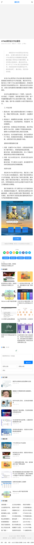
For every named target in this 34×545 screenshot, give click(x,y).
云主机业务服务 (17, 504)
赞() (24, 43)
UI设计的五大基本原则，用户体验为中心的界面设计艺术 (25, 303)
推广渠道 (4, 530)
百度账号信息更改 (17, 530)
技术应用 (4, 510)
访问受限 (15, 513)
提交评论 (28, 362)
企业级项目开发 (6, 507)
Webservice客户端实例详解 (8, 301)
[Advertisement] (17, 21)
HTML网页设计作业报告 (10, 41)
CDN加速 (24, 543)
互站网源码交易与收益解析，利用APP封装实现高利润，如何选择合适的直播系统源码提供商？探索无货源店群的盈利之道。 (25, 338)
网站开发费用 (27, 504)
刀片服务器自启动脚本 (28, 507)
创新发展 (4, 504)
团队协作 (13, 258)
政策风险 (4, 516)
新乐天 (17, 2)
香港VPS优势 (16, 507)
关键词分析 (16, 521)
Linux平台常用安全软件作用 (28, 524)
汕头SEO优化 (27, 521)
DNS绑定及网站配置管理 (17, 516)
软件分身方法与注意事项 (28, 519)
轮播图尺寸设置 (17, 527)
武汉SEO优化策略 (28, 510)
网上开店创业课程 (6, 527)
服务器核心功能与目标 (6, 513)
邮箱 (28, 542)
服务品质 (15, 519)
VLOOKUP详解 (28, 527)
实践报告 (20, 258)
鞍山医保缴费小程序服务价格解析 (6, 519)
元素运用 (5, 258)
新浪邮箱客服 (5, 521)
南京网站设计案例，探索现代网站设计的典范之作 (8, 264)
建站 (6, 542)
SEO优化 (13, 543)
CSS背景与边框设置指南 (8, 319)
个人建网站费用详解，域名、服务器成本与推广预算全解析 (25, 285)
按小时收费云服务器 (17, 524)
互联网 (32, 542)
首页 (2, 542)
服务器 (17, 542)
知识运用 (27, 258)
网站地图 (23, 536)
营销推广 (20, 543)
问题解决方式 (16, 510)
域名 (9, 542)
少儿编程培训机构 (28, 530)
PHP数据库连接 (28, 516)
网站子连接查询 (6, 524)
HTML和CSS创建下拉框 (28, 513)
